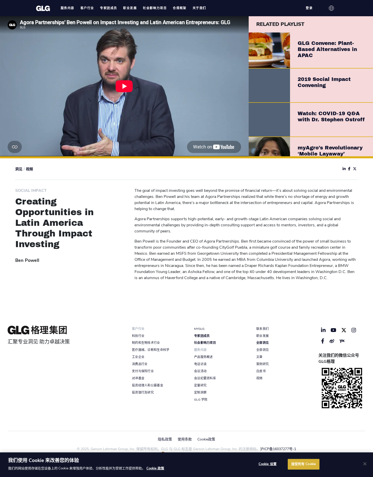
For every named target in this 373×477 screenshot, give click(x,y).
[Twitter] (344, 330)
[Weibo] (332, 341)
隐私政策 (165, 439)
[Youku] (342, 341)
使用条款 (185, 439)
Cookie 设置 (268, 464)
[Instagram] (353, 330)
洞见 (18, 169)
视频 (29, 169)
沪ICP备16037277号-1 (278, 449)
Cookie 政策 (155, 468)
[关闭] (364, 463)
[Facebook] (323, 341)
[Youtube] (333, 330)
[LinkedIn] (323, 330)
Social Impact (31, 190)
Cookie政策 (206, 439)
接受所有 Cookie (303, 464)
